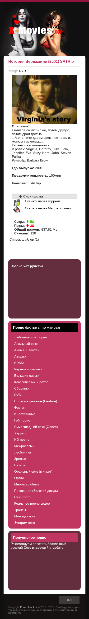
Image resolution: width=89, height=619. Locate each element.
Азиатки (20, 356)
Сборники (21, 388)
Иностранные (24, 414)
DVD (22, 71)
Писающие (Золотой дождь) (36, 491)
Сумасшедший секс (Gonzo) (36, 427)
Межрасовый (24, 446)
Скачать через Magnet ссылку (48, 208)
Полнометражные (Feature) (35, 401)
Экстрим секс (24, 523)
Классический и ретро (31, 382)
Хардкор (20, 433)
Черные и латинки (28, 369)
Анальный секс (25, 343)
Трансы (20, 510)
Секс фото (22, 497)
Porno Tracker (28, 607)
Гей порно (22, 420)
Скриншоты (32, 196)
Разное (19, 465)
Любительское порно (30, 337)
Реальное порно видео (32, 503)
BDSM (19, 363)
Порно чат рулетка (27, 266)
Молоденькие (24, 516)
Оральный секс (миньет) (33, 471)
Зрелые (20, 459)
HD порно (21, 439)
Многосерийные (26, 484)
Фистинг (20, 407)
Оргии (19, 478)
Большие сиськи (26, 375)
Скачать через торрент (42, 201)
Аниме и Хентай (26, 350)
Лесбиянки (22, 452)
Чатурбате (55, 547)
